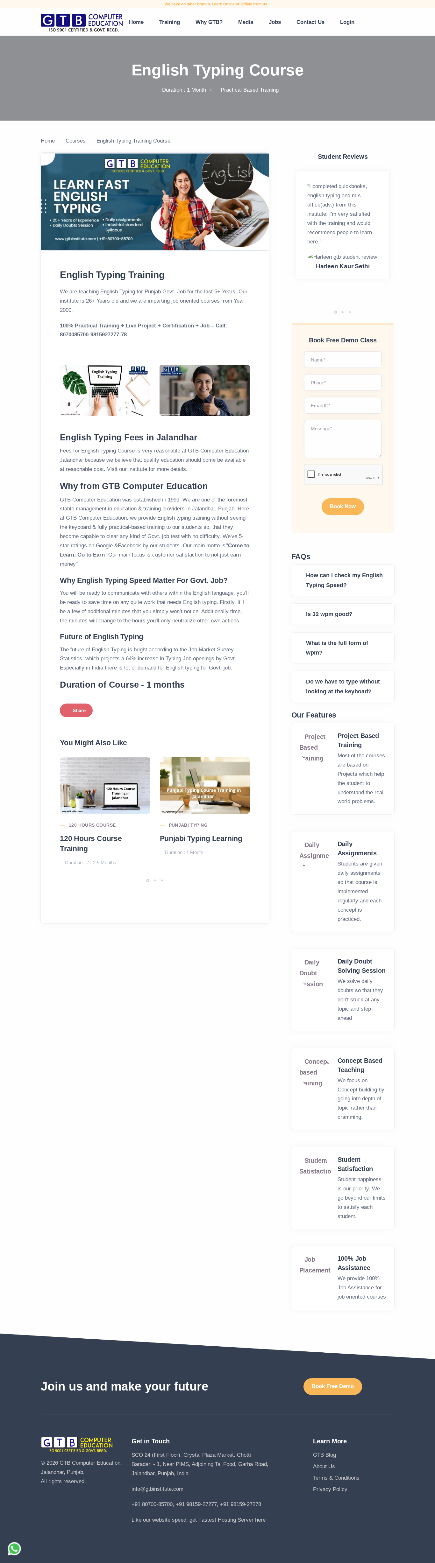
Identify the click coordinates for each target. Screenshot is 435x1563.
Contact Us (310, 22)
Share (79, 710)
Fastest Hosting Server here (232, 1520)
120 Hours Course (92, 825)
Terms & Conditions (336, 1478)
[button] (147, 880)
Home (136, 22)
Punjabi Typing (188, 825)
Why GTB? (209, 22)
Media (245, 22)
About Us (324, 1466)
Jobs (275, 22)
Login (347, 22)
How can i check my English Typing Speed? (344, 580)
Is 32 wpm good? (329, 614)
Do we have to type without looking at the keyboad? (343, 686)
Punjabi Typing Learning (201, 838)
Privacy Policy (330, 1489)
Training (169, 22)
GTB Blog (324, 1455)
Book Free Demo (333, 1386)
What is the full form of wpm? (337, 648)
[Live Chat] (14, 1549)
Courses (76, 141)
